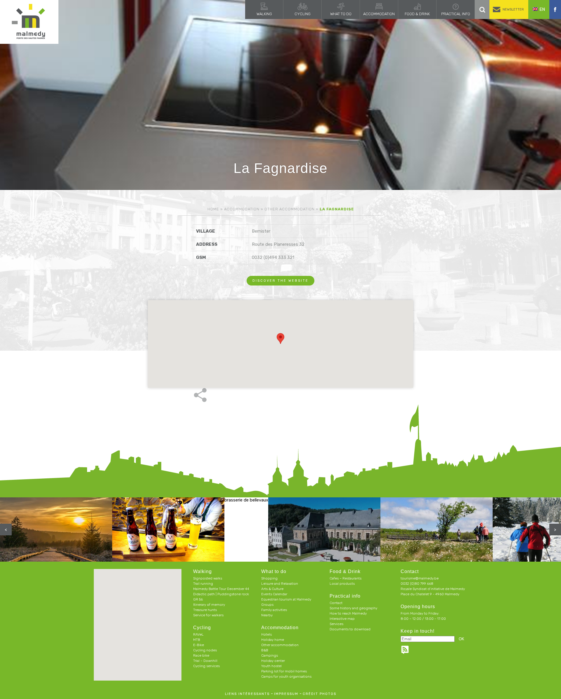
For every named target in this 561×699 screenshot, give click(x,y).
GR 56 (198, 599)
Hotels (266, 634)
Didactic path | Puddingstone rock (221, 594)
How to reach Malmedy (348, 613)
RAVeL (198, 634)
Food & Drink (417, 14)
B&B (264, 650)
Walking (264, 14)
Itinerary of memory (209, 605)
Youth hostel (271, 666)
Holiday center (273, 661)
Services (336, 624)
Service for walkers (208, 615)
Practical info (455, 14)
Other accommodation (289, 209)
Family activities (274, 610)
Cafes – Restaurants (345, 578)
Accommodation (379, 14)
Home (213, 209)
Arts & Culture (272, 589)
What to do (341, 14)
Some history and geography (353, 608)
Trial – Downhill (205, 661)
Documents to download (350, 629)
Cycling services (206, 666)
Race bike (201, 655)
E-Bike (198, 645)
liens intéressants (247, 694)
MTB (196, 640)
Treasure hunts (205, 610)
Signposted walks (207, 578)
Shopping (269, 578)
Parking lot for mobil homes (284, 671)
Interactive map (342, 619)
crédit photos (319, 694)
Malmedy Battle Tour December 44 (221, 589)
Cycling (303, 14)
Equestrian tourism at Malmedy (286, 599)
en (542, 9)
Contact (336, 603)
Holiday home (272, 640)
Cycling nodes (205, 650)
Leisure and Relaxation (279, 584)
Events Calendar (274, 594)
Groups (267, 605)
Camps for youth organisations (286, 676)
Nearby (267, 615)
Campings (269, 655)
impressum (286, 694)
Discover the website (280, 281)
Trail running (203, 584)
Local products (342, 584)
